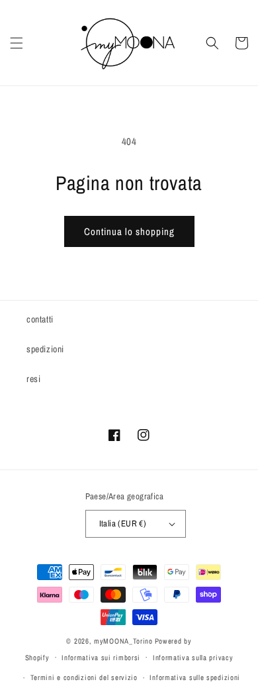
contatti (40, 319)
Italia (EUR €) (123, 523)
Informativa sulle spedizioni (195, 677)
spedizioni (45, 349)
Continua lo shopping (129, 231)
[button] (16, 43)
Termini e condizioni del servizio (84, 677)
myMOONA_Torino (123, 641)
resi (33, 379)
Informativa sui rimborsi (101, 657)
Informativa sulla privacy (193, 657)
